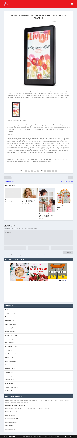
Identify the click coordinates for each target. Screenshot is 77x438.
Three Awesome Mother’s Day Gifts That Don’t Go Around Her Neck (46, 215)
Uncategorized (9, 383)
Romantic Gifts (9, 368)
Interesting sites (9, 357)
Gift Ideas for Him (42, 21)
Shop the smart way (11, 199)
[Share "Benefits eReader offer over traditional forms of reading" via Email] (35, 170)
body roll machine (10, 429)
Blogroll (7, 316)
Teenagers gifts (9, 376)
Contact (59, 436)
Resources (53, 436)
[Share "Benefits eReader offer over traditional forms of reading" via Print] (38, 170)
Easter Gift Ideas (9, 331)
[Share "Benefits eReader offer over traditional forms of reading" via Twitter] (29, 170)
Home (23, 436)
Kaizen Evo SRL (14, 418)
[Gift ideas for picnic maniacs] (64, 196)
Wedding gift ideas (10, 391)
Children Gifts (9, 320)
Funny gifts (8, 339)
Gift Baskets (8, 342)
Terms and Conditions (44, 436)
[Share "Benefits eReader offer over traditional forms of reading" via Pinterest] (32, 170)
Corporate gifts (9, 328)
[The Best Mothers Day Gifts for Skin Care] (30, 193)
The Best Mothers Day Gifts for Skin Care (28, 200)
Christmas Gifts (9, 324)
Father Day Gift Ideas (11, 335)
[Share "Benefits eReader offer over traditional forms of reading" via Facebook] (26, 170)
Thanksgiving (8, 379)
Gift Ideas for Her (33, 21)
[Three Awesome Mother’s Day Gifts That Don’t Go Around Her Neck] (47, 200)
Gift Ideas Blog (11, 436)
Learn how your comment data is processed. (34, 255)
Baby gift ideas (9, 313)
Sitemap (36, 436)
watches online (9, 425)
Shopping (7, 372)
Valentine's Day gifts (10, 387)
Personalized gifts (10, 361)
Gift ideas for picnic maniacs (61, 206)
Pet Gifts (7, 365)
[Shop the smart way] (13, 193)
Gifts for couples (9, 354)
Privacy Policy (29, 436)
